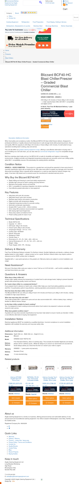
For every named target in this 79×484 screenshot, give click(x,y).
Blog (10, 450)
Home (7, 50)
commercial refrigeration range (49, 151)
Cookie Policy (13, 448)
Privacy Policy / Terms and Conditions (20, 442)
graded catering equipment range (29, 150)
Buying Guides (13, 454)
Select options (33, 399)
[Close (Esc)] (73, 2)
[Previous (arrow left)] (3, 242)
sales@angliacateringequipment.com (17, 476)
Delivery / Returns (14, 438)
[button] (46, 124)
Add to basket (46, 121)
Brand (17, 13)
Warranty (11, 436)
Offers (10, 16)
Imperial (33, 394)
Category (9, 13)
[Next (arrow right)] (75, 242)
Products (8, 54)
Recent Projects (13, 452)
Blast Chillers (9, 58)
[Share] (68, 2)
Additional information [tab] (22, 138)
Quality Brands (13, 446)
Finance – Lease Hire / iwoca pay (19, 440)
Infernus (17, 394)
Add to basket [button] (16, 398)
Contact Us (12, 18)
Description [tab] (12, 138)
